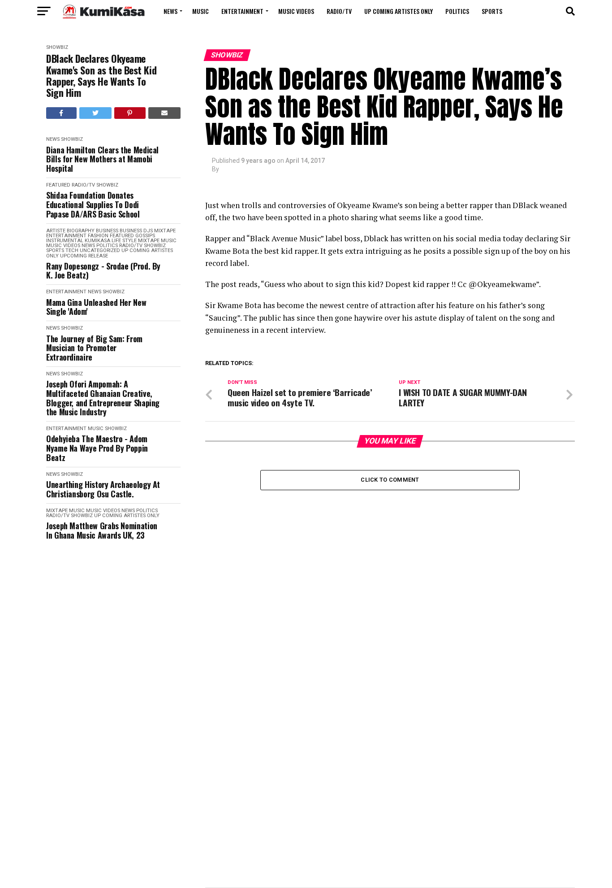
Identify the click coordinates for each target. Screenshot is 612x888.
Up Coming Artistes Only (398, 11)
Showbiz (57, 47)
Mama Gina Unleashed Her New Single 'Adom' (96, 307)
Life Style (124, 241)
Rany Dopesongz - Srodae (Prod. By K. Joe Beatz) (103, 270)
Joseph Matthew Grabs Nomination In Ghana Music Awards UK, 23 (101, 530)
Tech (71, 250)
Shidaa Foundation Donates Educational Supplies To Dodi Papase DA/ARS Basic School (93, 204)
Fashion (98, 236)
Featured (58, 185)
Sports (492, 11)
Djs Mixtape (159, 231)
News (170, 11)
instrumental (64, 241)
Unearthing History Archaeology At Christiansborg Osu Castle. (103, 489)
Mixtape (148, 241)
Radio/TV (339, 11)
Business (107, 231)
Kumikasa (97, 241)
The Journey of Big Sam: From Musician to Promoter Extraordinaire (94, 348)
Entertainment (242, 11)
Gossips (145, 236)
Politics (457, 11)
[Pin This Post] (130, 113)
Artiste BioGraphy (70, 231)
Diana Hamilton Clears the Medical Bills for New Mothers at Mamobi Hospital (102, 159)
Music (200, 11)
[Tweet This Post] (95, 113)
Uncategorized (100, 250)
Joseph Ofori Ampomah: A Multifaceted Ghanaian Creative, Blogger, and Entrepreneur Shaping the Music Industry (102, 398)
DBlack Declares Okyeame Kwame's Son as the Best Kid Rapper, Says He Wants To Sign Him (101, 75)
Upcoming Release (84, 256)
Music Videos (296, 11)
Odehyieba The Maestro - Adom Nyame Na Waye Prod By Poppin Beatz (97, 448)
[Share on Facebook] (61, 113)
